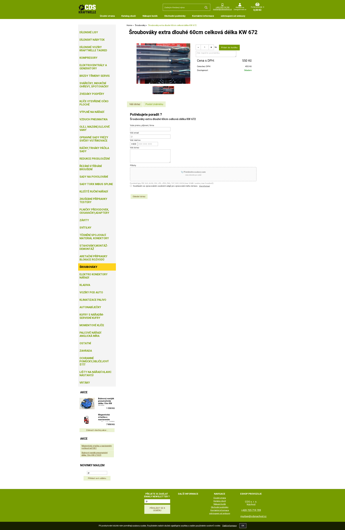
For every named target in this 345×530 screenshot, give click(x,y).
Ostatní (85, 343)
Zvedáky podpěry (92, 93)
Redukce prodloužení (95, 158)
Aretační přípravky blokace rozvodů (93, 258)
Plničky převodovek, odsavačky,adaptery (94, 211)
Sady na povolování (94, 176)
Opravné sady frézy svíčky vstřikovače (94, 139)
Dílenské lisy (89, 32)
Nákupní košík (150, 16)
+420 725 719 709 (222, 7)
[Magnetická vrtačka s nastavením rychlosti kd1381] (87, 420)
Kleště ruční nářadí (94, 191)
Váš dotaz (134, 104)
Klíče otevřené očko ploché (94, 103)
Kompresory (88, 57)
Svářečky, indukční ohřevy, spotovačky (94, 85)
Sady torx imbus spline (96, 184)
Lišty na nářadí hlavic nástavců (95, 373)
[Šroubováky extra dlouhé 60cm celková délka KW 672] (163, 63)
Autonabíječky (90, 307)
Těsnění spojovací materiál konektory (94, 236)
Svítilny (85, 227)
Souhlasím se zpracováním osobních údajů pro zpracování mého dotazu (165, 186)
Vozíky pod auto (91, 292)
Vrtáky (85, 382)
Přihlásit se (240, 7)
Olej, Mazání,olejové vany (95, 128)
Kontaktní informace (203, 16)
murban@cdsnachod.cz (222, 9)
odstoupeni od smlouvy (233, 16)
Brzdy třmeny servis (95, 75)
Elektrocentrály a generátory (93, 67)
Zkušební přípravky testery (93, 200)
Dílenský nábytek (92, 39)
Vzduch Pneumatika (94, 119)
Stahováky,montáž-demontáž (94, 247)
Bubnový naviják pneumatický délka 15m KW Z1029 (106, 401)
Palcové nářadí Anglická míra (90, 334)
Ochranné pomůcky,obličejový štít (94, 361)
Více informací (204, 186)
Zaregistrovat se (240, 9)
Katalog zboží (128, 16)
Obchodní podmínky (174, 16)
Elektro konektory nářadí (94, 276)
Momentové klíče (92, 325)
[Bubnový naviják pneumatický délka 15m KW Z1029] (87, 404)
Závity (84, 220)
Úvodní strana (107, 16)
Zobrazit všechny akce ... (97, 430)
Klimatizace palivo (93, 299)
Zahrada (86, 350)
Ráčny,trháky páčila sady (94, 149)
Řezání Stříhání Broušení (91, 167)
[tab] (135, 104)
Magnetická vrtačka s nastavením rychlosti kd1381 (106, 417)
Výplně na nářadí (92, 112)
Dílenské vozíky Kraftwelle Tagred (93, 49)
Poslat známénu (154, 104)
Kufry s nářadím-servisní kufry (92, 316)
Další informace (229, 525)
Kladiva (85, 285)
